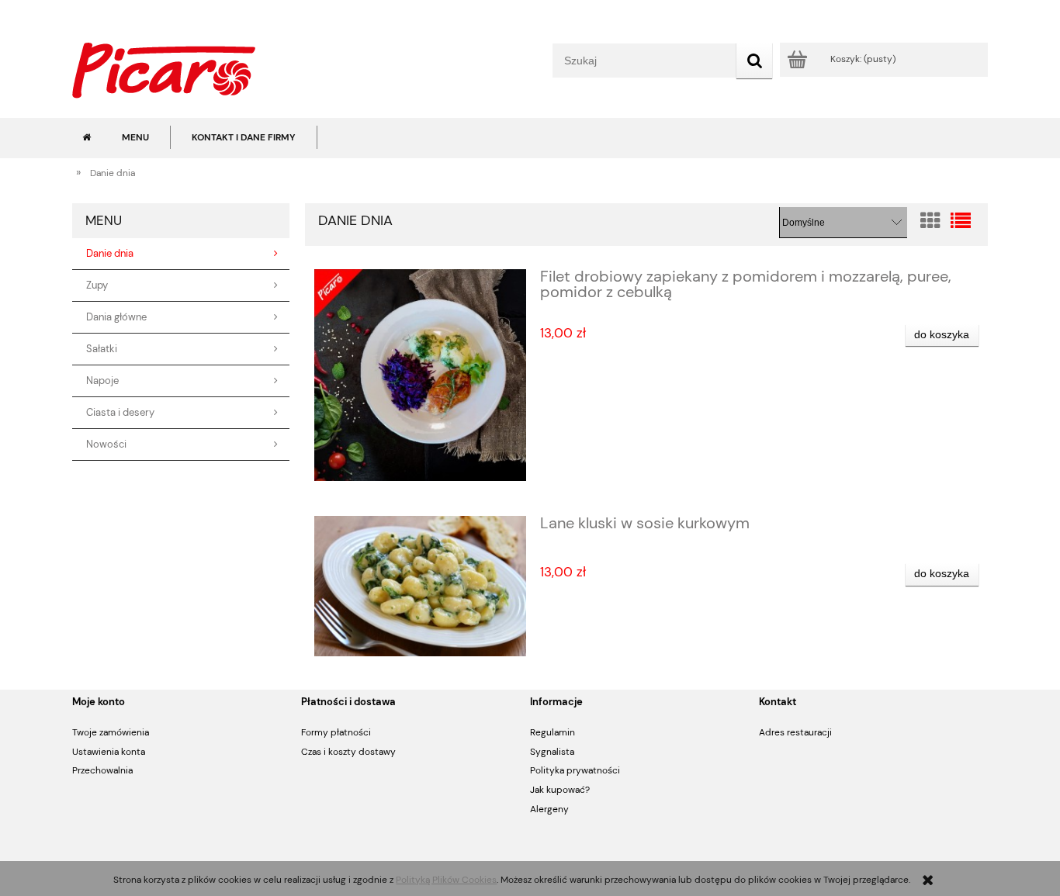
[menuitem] (135, 137)
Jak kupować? (560, 790)
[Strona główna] (163, 69)
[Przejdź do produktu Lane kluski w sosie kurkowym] (420, 586)
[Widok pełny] (961, 221)
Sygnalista (552, 752)
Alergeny (549, 809)
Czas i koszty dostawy (348, 752)
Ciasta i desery (120, 412)
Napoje (102, 381)
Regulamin (552, 732)
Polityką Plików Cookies (446, 880)
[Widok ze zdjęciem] (930, 221)
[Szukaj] (754, 60)
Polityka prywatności (575, 770)
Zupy (97, 285)
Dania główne (116, 317)
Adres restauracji (795, 732)
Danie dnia (109, 253)
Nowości (106, 444)
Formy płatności (336, 732)
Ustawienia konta (108, 752)
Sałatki (101, 349)
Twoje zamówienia (110, 732)
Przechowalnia (102, 770)
